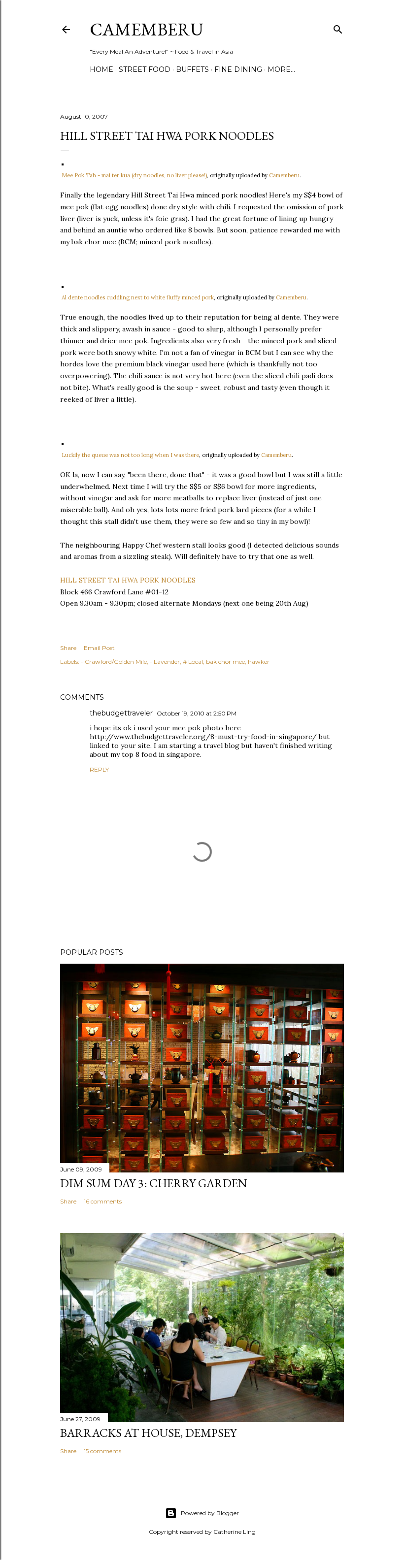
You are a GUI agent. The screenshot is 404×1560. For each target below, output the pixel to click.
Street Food (144, 69)
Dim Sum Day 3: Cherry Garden (153, 1183)
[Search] (338, 27)
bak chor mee (225, 661)
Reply (99, 769)
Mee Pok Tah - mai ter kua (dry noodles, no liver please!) (134, 175)
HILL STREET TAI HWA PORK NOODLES (128, 580)
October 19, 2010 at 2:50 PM (196, 713)
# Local (193, 661)
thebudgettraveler (121, 713)
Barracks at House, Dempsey (148, 1432)
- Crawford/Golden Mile (114, 661)
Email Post (99, 647)
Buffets (192, 69)
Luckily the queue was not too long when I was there (130, 455)
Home (101, 69)
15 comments (102, 1451)
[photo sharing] (63, 163)
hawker (258, 661)
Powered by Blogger (210, 1513)
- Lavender (165, 661)
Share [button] (68, 647)
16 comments (103, 1201)
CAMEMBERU (146, 29)
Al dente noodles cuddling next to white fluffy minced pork (138, 297)
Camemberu (284, 175)
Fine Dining (238, 69)
